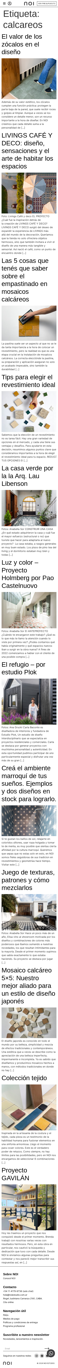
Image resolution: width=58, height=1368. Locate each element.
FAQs (5, 1315)
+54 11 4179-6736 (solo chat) (18, 1291)
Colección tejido (24, 1078)
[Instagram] (36, 1355)
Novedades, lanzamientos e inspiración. (23, 1339)
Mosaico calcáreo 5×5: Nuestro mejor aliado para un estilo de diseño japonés (28, 986)
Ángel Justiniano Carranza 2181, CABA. (22, 1298)
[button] (4, 3)
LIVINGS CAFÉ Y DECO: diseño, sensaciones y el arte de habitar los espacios (27, 151)
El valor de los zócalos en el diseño (22, 44)
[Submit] (47, 1348)
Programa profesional (14, 1326)
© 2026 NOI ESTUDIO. (46, 1363)
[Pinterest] (42, 1355)
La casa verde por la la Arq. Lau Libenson (27, 476)
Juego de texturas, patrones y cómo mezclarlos (28, 880)
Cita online (8, 1302)
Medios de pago (11, 1318)
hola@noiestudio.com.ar (15, 1294)
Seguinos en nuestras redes (17, 1355)
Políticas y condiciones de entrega (20, 1322)
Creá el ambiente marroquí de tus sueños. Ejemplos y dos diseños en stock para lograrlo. (29, 783)
